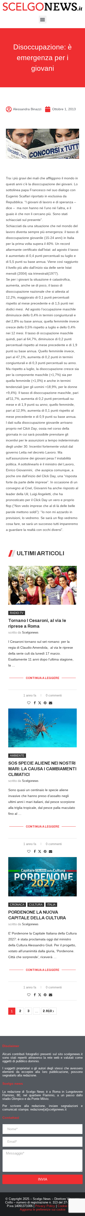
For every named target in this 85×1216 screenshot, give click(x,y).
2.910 (45, 1011)
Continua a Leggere (42, 678)
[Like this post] (28, 703)
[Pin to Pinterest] (45, 703)
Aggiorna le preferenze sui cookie (42, 1209)
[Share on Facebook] (35, 703)
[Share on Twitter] (39, 703)
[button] (43, 19)
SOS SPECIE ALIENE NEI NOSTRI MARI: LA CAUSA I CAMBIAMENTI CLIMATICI (42, 769)
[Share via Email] (50, 703)
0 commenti (54, 695)
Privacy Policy (45, 1206)
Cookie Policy (67, 1206)
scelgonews (30, 632)
